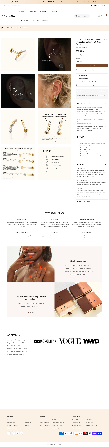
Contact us (43, 420)
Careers (27, 425)
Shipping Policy (76, 422)
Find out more (102, 91)
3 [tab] (33, 312)
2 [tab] (31, 312)
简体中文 (104, 5)
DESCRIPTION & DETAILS (84, 103)
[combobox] (82, 16)
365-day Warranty (76, 425)
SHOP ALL (22, 12)
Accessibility (55, 428)
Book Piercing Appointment (59, 420)
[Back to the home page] (2, 28)
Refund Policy (89, 420)
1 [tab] (28, 312)
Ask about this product (92, 70)
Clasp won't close (44, 422)
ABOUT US (45, 20)
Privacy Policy (89, 422)
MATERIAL (43, 12)
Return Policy (75, 420)
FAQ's (41, 428)
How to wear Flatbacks (58, 422)
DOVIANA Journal (12, 428)
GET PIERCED (25, 20)
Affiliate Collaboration (13, 425)
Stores (26, 420)
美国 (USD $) (94, 5)
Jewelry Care (28, 422)
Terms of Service (76, 428)
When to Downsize (45, 425)
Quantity (78, 58)
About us (9, 420)
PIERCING (54, 12)
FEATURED (32, 12)
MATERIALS (80, 164)
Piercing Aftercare (57, 425)
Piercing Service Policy (92, 425)
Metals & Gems (11, 422)
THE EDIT (36, 20)
